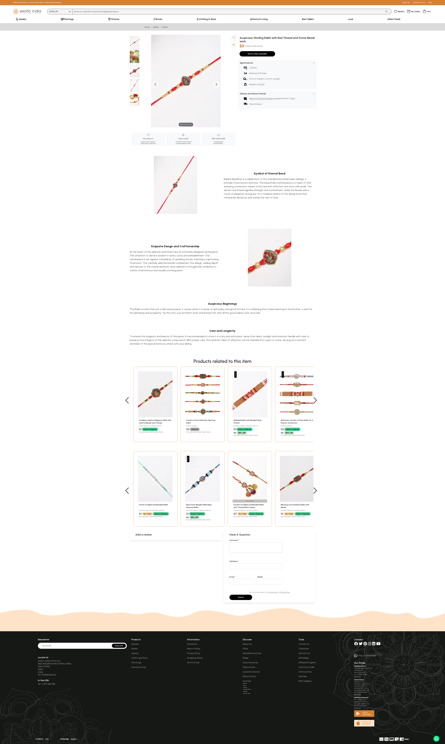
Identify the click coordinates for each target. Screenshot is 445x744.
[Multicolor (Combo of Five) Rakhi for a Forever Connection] (297, 417)
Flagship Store (360, 666)
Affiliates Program (307, 662)
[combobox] (228, 11)
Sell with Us (304, 653)
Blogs (245, 658)
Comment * (234, 540)
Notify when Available (257, 54)
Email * (232, 577)
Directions (357, 676)
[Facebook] (356, 644)
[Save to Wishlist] (233, 38)
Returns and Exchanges (260, 98)
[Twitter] (360, 644)
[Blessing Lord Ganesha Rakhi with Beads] (297, 501)
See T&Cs (153, 143)
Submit (241, 597)
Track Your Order (307, 667)
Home (147, 27)
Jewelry (156, 27)
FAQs (245, 649)
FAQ (430, 2)
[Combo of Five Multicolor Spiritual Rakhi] (202, 417)
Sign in (405, 2)
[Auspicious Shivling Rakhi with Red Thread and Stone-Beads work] (134, 43)
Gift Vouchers (305, 672)
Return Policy (193, 649)
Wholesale (304, 658)
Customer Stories (251, 672)
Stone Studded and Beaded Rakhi (153, 505)
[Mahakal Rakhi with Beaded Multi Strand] (250, 417)
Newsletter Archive (252, 653)
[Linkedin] (373, 644)
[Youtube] (378, 644)
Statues (135, 644)
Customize (304, 649)
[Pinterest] (365, 644)
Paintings (136, 662)
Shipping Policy (195, 658)
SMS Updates (305, 681)
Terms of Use (273, 592)
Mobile (260, 577)
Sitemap (303, 676)
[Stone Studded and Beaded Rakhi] (155, 501)
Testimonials (249, 667)
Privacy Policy (285, 592)
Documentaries (250, 662)
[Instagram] (369, 644)
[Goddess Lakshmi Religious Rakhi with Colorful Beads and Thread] (155, 417)
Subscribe (119, 646)
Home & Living (138, 667)
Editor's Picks (249, 676)
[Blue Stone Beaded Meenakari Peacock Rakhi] (202, 501)
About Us (247, 644)
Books (134, 649)
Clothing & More (139, 658)
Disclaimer (192, 644)
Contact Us (304, 644)
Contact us (419, 2)
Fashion (165, 27)
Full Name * (234, 561)
